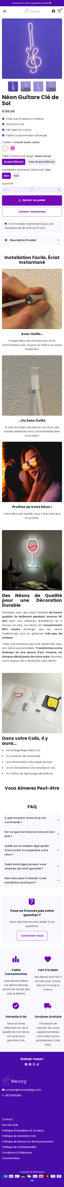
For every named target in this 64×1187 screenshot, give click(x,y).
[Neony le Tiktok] (38, 1064)
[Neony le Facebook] (26, 1064)
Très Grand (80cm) (41, 162)
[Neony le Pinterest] (30, 1064)
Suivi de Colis (10, 1125)
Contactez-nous (32, 936)
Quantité (7, 183)
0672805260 (11, 1095)
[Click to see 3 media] (38, 86)
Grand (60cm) (13, 162)
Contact (7, 1119)
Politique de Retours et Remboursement (27, 1141)
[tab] (32, 240)
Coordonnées (11, 1158)
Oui (16, 176)
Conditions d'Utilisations (17, 1153)
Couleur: (21, 142)
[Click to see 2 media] (26, 86)
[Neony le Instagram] (34, 1064)
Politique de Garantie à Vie (19, 1136)
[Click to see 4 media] (51, 86)
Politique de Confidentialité (19, 1147)
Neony (41, 1172)
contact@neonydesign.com (21, 1090)
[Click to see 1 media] (13, 86)
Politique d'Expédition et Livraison (23, 1130)
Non (6, 176)
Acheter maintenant (32, 212)
